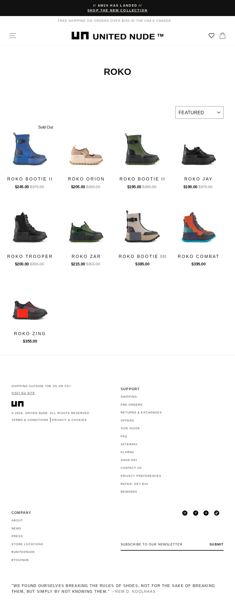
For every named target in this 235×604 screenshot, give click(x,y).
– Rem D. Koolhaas (113, 589)
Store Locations (27, 544)
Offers (127, 420)
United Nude (36, 413)
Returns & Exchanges (141, 412)
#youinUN (20, 560)
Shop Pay (129, 460)
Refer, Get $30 (134, 483)
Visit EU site (23, 393)
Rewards (129, 491)
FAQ (124, 436)
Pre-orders (132, 404)
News (16, 528)
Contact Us (131, 467)
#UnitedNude (23, 551)
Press (17, 536)
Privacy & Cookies (69, 420)
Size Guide (130, 428)
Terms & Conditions (29, 420)
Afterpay (129, 444)
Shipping (129, 396)
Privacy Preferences (141, 475)
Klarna (127, 452)
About (17, 520)
